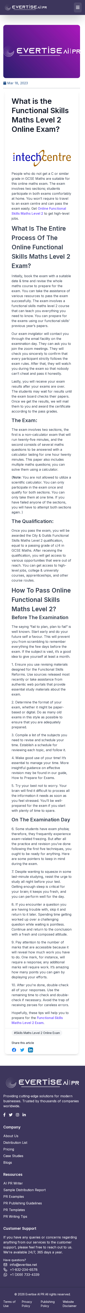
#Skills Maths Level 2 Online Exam (37, 1033)
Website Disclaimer (70, 1304)
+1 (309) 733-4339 (24, 1275)
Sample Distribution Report (24, 1190)
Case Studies (13, 1156)
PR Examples (13, 1196)
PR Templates (14, 1210)
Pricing (8, 1149)
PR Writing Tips (15, 1216)
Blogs (7, 1162)
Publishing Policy (48, 1304)
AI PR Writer (13, 1183)
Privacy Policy (27, 1304)
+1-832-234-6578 (24, 1270)
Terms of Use (9, 1304)
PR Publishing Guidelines (22, 1203)
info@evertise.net (23, 1265)
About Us (10, 1136)
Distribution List (15, 1142)
